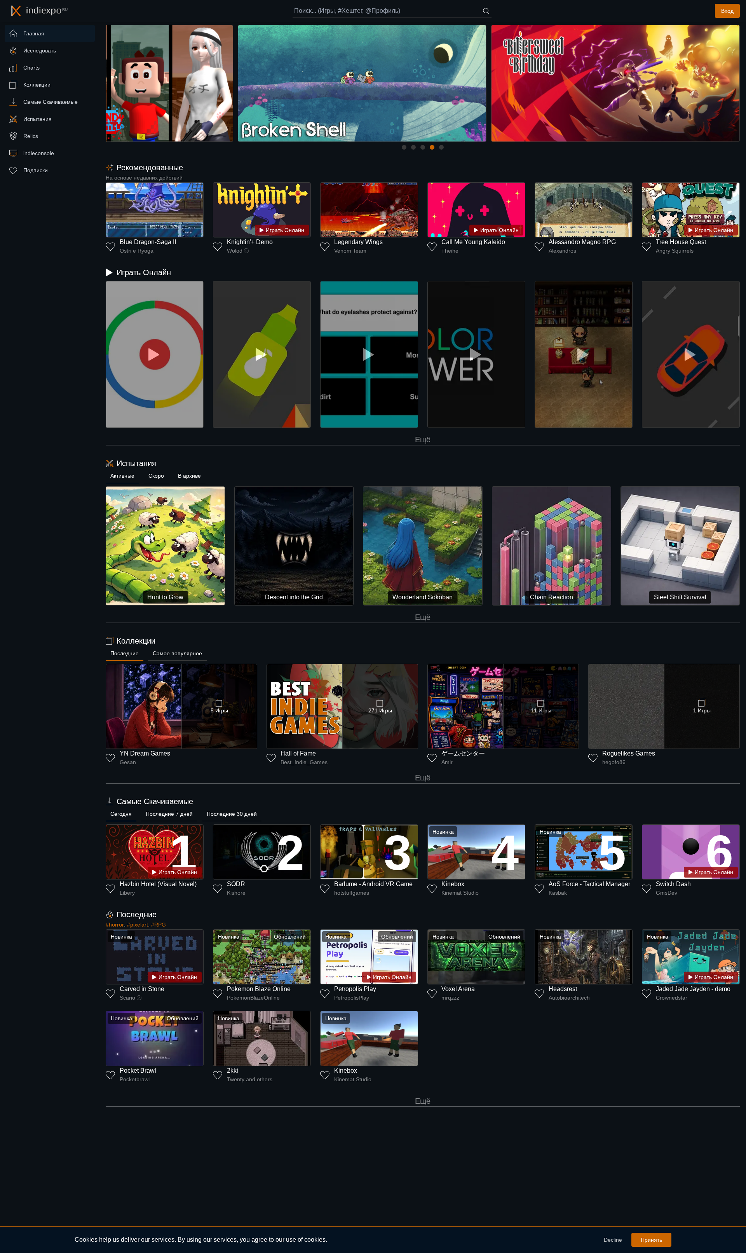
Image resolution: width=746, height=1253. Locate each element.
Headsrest (563, 989)
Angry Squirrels (675, 251)
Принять (651, 1240)
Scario (127, 998)
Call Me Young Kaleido (473, 242)
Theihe (449, 251)
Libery (127, 893)
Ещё (423, 439)
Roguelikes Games (628, 753)
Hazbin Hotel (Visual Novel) (158, 884)
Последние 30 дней (232, 814)
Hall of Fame (298, 753)
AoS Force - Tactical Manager (589, 884)
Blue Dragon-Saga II (148, 242)
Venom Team (350, 251)
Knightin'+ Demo (250, 242)
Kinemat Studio (460, 893)
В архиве (189, 476)
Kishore (236, 893)
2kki (232, 1070)
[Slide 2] (413, 147)
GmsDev (666, 893)
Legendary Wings (358, 242)
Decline (613, 1240)
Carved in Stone (142, 989)
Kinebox (452, 884)
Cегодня (121, 814)
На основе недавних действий (144, 178)
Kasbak (558, 893)
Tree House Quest (681, 242)
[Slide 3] (422, 147)
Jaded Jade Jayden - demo (693, 989)
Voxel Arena (458, 989)
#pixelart (137, 924)
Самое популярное (177, 653)
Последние (124, 653)
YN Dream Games (145, 753)
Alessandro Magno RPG (582, 242)
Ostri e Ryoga (136, 251)
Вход (727, 11)
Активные (122, 476)
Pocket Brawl (138, 1070)
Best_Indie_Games (304, 762)
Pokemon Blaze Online (259, 989)
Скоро (156, 476)
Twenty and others (249, 1079)
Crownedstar (671, 998)
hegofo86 (614, 762)
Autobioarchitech (569, 998)
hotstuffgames (351, 893)
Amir (447, 762)
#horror (115, 924)
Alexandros (562, 251)
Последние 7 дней (169, 814)
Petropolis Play (355, 989)
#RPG (158, 924)
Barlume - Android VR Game (373, 884)
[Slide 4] (432, 147)
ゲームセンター (463, 753)
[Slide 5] (441, 147)
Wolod (234, 251)
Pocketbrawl (135, 1079)
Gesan (128, 762)
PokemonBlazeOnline (253, 998)
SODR (236, 884)
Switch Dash (673, 884)
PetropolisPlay (351, 998)
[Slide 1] (404, 147)
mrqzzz (450, 998)
